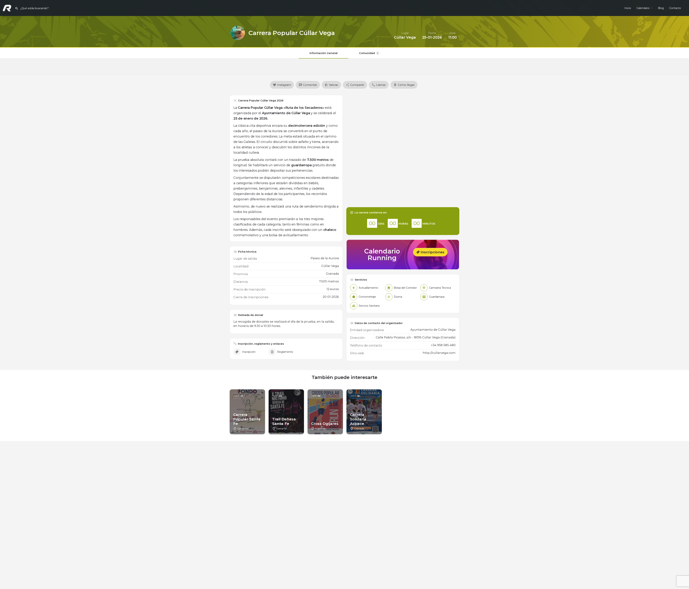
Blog (661, 8)
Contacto (675, 8)
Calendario (643, 8)
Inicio (627, 8)
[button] (430, 252)
